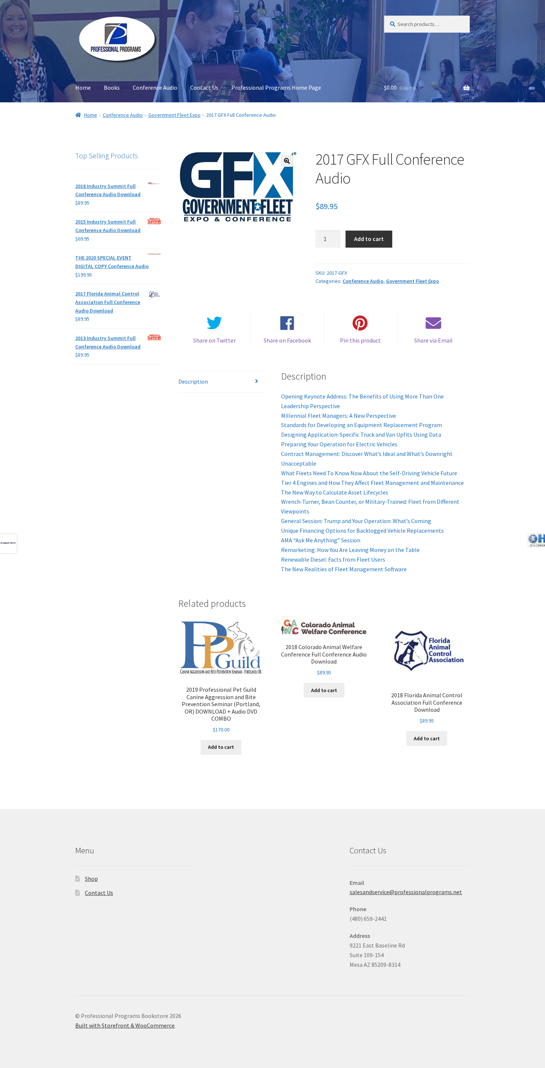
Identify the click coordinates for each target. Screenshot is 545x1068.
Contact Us (204, 87)
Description (193, 381)
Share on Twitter (214, 340)
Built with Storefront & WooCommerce (125, 1025)
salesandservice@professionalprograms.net (406, 892)
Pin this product (360, 340)
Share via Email (433, 340)
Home (83, 87)
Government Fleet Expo (174, 115)
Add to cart (369, 238)
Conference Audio (155, 87)
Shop (91, 878)
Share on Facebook (287, 340)
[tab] (221, 382)
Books (112, 87)
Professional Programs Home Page (276, 87)
